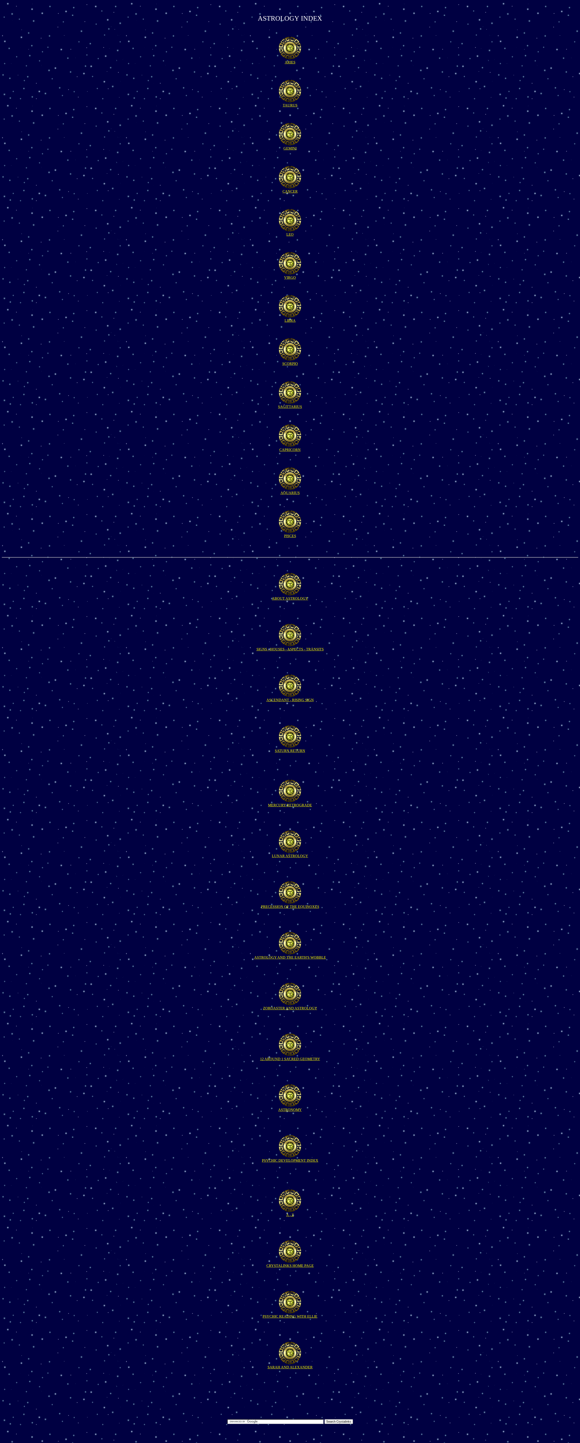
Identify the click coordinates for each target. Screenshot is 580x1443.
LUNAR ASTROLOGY (290, 856)
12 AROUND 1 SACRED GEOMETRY (290, 1059)
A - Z (290, 1215)
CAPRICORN (290, 450)
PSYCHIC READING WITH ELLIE (290, 1316)
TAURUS (290, 105)
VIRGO (290, 277)
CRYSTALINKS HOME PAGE (290, 1266)
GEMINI (290, 148)
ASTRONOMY (290, 1110)
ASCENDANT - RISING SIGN (290, 700)
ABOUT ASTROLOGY (290, 598)
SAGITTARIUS (290, 407)
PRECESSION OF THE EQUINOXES (290, 907)
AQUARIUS (290, 493)
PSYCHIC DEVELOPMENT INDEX (290, 1160)
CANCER (290, 191)
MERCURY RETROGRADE (290, 805)
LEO (290, 234)
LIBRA (290, 321)
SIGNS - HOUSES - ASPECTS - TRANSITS (290, 649)
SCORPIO (290, 364)
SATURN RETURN (290, 751)
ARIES (290, 62)
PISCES (290, 536)
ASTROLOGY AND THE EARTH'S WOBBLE (290, 957)
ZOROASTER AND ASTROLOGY (290, 1008)
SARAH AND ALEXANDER (290, 1367)
